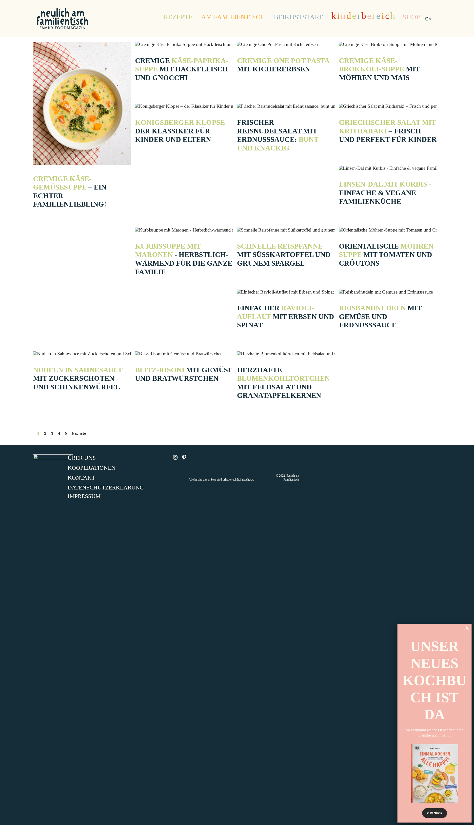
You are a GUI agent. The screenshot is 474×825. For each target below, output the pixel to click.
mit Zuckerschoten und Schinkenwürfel (78, 378)
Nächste (79, 433)
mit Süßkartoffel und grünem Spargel (284, 254)
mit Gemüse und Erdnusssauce (380, 316)
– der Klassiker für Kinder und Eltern (182, 130)
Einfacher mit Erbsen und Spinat (285, 316)
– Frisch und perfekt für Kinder (388, 130)
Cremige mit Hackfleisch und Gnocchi (181, 69)
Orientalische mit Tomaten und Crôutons (387, 254)
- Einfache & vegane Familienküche (385, 192)
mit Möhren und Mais (379, 69)
